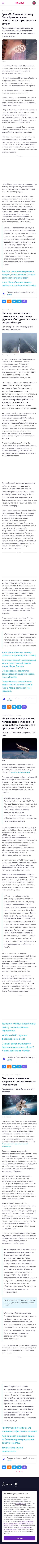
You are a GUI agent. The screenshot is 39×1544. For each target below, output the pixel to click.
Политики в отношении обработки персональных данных (18, 1522)
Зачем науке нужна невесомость (12, 1449)
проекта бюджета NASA (20, 772)
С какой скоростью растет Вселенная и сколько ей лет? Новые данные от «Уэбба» (18, 1047)
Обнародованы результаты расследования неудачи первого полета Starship (18, 674)
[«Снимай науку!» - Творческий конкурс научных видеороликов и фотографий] (34, 3)
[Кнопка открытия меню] (3, 3)
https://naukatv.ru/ (20, 1503)
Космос (18, 715)
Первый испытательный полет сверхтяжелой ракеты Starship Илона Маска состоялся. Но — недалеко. (17, 686)
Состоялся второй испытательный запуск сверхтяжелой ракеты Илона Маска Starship (19, 663)
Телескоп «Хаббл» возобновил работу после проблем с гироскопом (19, 1027)
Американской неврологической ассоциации (15, 1145)
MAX (10, 294)
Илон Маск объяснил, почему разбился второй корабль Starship (19, 284)
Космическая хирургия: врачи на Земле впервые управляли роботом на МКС (18, 1439)
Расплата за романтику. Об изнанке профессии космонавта (19, 1429)
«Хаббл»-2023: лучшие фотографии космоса (14, 1037)
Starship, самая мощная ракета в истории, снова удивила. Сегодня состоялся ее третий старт (18, 274)
